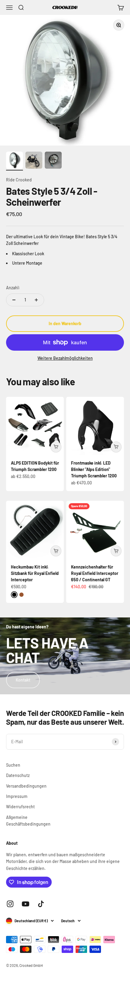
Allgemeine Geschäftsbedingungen (28, 821)
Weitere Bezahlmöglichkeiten (65, 358)
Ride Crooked (19, 179)
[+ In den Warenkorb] (55, 447)
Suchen (13, 765)
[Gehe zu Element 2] (33, 161)
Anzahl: (13, 287)
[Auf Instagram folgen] (10, 904)
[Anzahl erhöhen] (36, 300)
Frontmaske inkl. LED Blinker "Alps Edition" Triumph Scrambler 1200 (94, 469)
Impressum (17, 796)
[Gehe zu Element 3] (53, 161)
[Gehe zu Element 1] (14, 161)
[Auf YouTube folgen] (25, 904)
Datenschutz (18, 775)
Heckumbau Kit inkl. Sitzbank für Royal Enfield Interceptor (35, 573)
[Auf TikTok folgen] (41, 904)
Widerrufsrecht (20, 806)
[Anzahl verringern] (13, 300)
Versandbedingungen (26, 786)
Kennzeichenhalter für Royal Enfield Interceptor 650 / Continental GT (94, 573)
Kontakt (23, 679)
